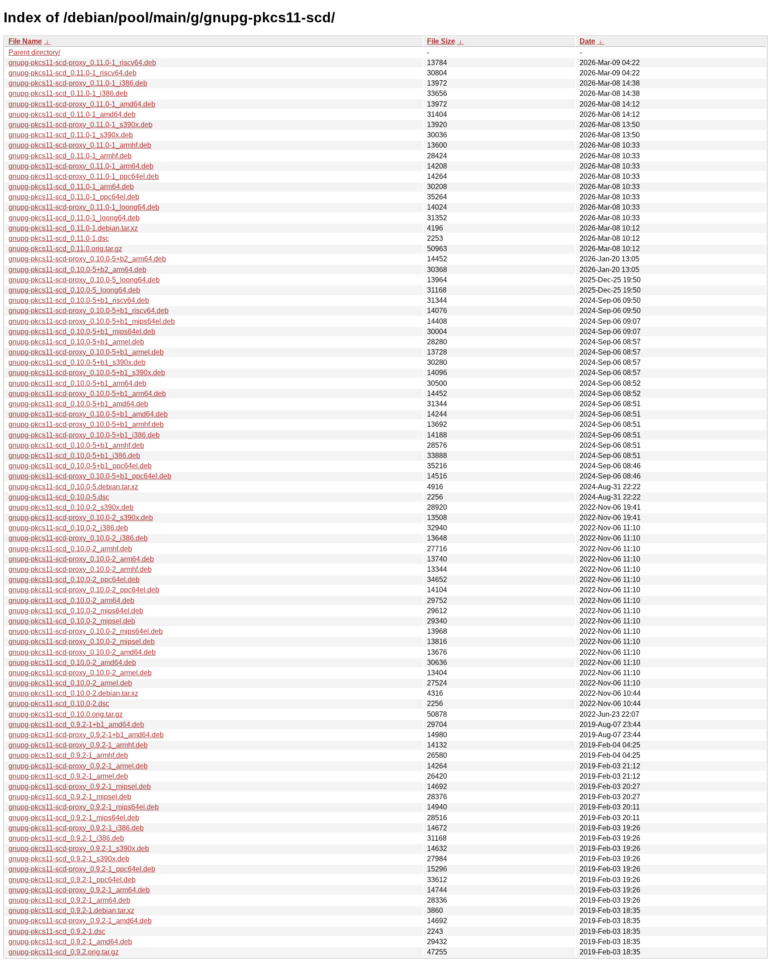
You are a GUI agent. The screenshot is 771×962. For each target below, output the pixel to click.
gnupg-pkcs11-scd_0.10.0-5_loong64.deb (74, 290)
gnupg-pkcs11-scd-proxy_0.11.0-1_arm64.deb (80, 166)
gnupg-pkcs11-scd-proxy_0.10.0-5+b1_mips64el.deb (91, 321)
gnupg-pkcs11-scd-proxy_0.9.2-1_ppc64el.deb (81, 869)
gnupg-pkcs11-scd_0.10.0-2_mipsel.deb (71, 621)
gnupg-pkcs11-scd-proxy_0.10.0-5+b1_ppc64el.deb (89, 476)
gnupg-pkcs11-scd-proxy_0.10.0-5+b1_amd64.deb (88, 414)
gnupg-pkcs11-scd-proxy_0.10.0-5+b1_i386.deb (84, 435)
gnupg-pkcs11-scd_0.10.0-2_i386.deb (68, 528)
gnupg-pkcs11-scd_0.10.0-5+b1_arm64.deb (77, 383)
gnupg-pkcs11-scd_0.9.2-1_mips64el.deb (73, 818)
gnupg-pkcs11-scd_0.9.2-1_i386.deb (66, 838)
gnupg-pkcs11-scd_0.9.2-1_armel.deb (68, 776)
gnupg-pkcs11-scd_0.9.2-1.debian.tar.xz (71, 910)
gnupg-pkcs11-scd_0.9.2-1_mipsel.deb (69, 797)
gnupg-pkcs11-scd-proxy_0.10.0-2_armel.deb (80, 673)
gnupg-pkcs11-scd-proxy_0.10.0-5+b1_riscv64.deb (88, 310)
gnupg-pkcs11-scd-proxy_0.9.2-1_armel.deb (78, 766)
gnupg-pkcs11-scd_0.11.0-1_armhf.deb (70, 156)
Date (587, 41)
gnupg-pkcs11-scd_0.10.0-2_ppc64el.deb (74, 579)
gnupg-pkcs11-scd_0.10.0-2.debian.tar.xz (73, 693)
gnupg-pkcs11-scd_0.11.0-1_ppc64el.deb (73, 197)
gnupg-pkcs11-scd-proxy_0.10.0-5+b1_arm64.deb (87, 393)
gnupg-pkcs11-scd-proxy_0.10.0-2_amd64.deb (82, 652)
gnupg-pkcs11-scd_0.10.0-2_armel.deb (70, 683)
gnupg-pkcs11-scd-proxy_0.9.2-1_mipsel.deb (79, 786)
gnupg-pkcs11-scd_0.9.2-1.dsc (56, 931)
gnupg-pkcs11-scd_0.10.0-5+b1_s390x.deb (76, 362)
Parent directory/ (34, 52)
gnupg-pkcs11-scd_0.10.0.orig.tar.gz (65, 714)
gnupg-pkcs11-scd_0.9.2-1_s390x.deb (68, 859)
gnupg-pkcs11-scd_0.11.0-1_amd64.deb (72, 114)
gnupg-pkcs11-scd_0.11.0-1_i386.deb (68, 93)
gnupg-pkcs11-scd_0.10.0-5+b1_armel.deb (76, 342)
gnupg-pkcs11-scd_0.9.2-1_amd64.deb (70, 941)
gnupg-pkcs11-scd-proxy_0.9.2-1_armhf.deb (78, 745)
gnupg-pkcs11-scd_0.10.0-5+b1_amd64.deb (78, 404)
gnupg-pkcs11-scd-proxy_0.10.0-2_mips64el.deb (85, 631)
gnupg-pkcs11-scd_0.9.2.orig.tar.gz (63, 952)
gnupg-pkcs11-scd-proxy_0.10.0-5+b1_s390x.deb (86, 372)
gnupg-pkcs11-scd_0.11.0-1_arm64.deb (71, 186)
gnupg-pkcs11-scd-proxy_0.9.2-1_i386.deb (76, 828)
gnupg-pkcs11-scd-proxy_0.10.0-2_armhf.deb (80, 569)
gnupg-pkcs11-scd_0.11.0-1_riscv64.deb (72, 73)
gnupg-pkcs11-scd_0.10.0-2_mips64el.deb (75, 611)
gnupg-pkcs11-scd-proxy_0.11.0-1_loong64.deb (83, 207)
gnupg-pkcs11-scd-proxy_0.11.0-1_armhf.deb (79, 145)
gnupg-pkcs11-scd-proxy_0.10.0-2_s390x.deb (80, 517)
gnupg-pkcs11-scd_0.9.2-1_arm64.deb (69, 900)
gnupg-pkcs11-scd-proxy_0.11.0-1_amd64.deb (81, 104)
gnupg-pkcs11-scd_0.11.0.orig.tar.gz (65, 248)
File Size (441, 41)
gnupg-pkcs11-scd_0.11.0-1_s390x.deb (70, 135)
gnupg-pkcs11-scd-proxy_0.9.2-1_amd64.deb (80, 921)
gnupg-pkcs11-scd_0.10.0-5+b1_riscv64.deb (78, 300)
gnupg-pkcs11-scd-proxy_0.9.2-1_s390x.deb (78, 848)
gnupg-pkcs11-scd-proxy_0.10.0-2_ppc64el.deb (83, 590)
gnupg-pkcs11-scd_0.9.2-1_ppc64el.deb (72, 880)
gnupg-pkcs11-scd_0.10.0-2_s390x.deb (70, 507)
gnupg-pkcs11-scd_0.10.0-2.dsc (58, 703)
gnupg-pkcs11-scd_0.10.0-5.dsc (58, 497)
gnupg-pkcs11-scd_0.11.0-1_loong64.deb (74, 218)
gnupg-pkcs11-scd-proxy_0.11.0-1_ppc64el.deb (83, 176)
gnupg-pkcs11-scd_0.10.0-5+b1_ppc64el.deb (80, 466)
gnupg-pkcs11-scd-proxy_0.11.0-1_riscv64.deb (82, 62)
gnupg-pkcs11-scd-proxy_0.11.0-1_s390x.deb (80, 124)
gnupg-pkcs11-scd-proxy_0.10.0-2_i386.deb (78, 538)
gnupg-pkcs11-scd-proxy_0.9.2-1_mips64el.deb (83, 807)
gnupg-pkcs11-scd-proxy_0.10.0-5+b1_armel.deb (86, 352)
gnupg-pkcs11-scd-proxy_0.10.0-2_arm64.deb (81, 559)
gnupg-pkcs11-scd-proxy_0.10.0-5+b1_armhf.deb (86, 424)
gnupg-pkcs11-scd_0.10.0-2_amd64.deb (72, 662)
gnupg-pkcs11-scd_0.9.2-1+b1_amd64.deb (76, 724)
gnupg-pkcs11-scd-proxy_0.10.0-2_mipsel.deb (81, 641)
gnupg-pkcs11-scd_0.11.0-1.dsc (58, 238)
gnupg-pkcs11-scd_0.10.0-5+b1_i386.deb (74, 455)
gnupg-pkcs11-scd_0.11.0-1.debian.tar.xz (73, 228)
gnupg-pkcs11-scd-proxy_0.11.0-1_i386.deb (77, 83)
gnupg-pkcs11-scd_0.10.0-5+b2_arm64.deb (77, 269)
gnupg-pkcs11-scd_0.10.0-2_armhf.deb (70, 549)
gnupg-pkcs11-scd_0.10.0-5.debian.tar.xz (73, 487)
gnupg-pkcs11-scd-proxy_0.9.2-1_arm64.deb (79, 890)
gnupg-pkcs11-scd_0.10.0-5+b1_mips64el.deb (81, 331)
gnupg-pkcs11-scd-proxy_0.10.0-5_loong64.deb (84, 280)
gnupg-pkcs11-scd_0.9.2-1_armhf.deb (68, 755)
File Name (25, 41)
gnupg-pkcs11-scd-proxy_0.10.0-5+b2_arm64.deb (87, 259)
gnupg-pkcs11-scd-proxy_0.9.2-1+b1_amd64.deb (86, 735)
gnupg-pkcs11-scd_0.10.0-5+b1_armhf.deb (76, 445)
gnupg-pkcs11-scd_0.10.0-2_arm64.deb (71, 600)
